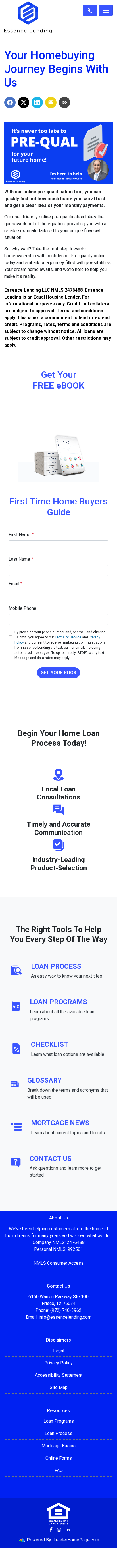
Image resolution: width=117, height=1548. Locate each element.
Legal (58, 1350)
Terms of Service (68, 637)
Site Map (59, 1387)
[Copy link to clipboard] (64, 102)
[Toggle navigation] (106, 10)
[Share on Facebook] (10, 102)
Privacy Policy (58, 1363)
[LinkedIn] (68, 1529)
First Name (21, 534)
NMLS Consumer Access (58, 1263)
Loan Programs (58, 1421)
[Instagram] (59, 1529)
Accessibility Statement (58, 1375)
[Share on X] (23, 102)
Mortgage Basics (58, 1445)
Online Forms (58, 1458)
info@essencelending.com (65, 1317)
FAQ (59, 1470)
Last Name (21, 559)
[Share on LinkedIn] (37, 102)
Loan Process (58, 1433)
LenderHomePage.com (76, 1540)
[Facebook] (51, 1529)
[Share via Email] (51, 102)
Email (15, 583)
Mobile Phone (22, 608)
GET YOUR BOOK (58, 672)
